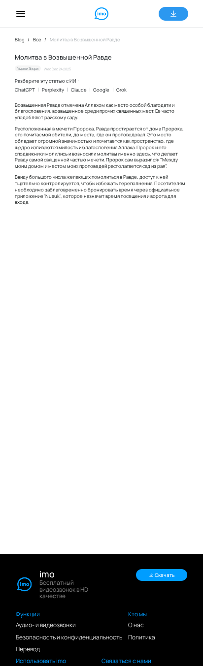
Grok (121, 90)
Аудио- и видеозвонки (46, 625)
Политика (141, 637)
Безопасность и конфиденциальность (69, 637)
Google (101, 90)
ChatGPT (25, 90)
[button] (21, 14)
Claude (79, 90)
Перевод (28, 649)
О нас (136, 625)
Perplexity (53, 90)
